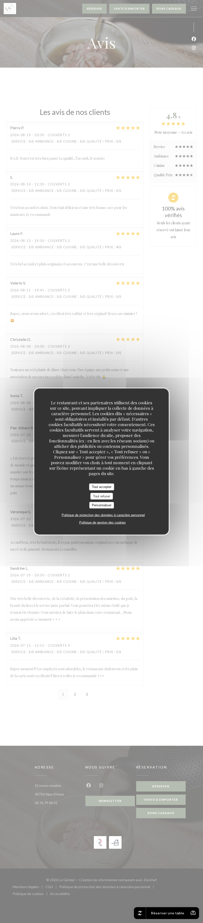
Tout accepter (101, 487)
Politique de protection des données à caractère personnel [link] (103, 515)
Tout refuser (101, 496)
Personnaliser (101, 505)
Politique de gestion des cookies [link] (102, 522)
